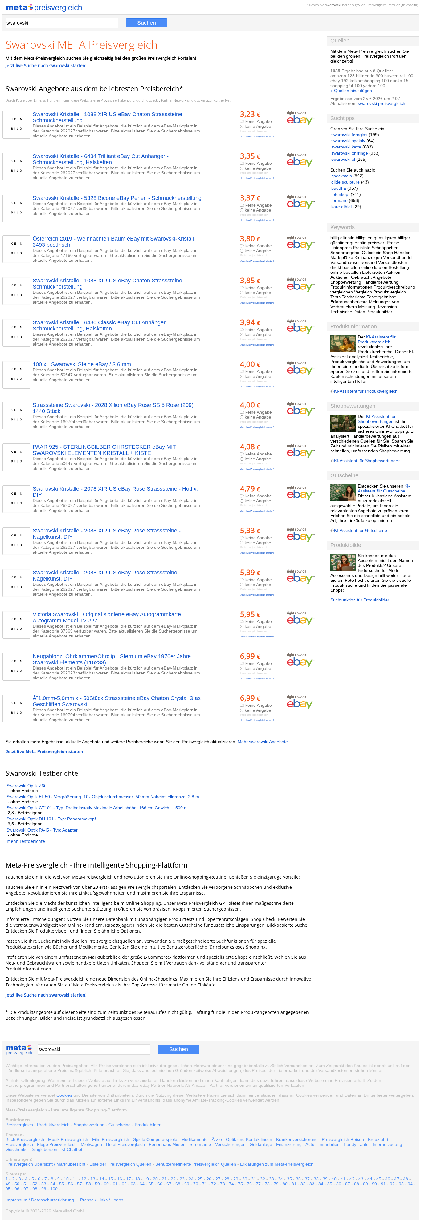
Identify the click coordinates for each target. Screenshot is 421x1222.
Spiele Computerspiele (155, 1139)
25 (200, 1178)
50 (16, 1183)
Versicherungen (230, 1144)
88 (356, 1183)
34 (280, 1178)
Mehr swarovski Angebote (263, 741)
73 (222, 1183)
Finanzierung (289, 1144)
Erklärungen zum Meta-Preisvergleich (276, 1164)
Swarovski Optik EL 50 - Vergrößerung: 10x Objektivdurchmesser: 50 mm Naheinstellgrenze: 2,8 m (102, 796)
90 (374, 1183)
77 (258, 1183)
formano (339, 200)
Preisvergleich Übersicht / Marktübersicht (45, 1164)
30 (244, 1178)
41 (343, 1178)
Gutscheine (119, 1124)
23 (182, 1178)
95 (8, 1188)
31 (253, 1178)
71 (204, 1183)
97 (25, 1188)
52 (34, 1183)
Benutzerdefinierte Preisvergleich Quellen (195, 1164)
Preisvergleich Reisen (343, 1139)
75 (240, 1183)
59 (97, 1183)
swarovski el (343, 159)
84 (320, 1183)
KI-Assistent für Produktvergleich (377, 339)
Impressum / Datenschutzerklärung (40, 1199)
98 (34, 1188)
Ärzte (217, 1139)
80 (285, 1183)
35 (289, 1178)
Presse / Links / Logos (101, 1199)
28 (226, 1178)
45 (378, 1178)
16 (119, 1178)
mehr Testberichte (26, 841)
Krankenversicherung (297, 1139)
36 (298, 1178)
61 (115, 1183)
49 (8, 1183)
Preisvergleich (376, 4)
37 (307, 1178)
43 (360, 1178)
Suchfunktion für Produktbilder (359, 599)
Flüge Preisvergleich (57, 1144)
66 (159, 1183)
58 (88, 1183)
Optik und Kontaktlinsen (249, 1139)
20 (155, 1178)
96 (16, 1188)
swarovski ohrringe (349, 153)
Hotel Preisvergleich (125, 1144)
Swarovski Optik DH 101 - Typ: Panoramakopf (51, 818)
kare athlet (341, 206)
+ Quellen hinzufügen (351, 90)
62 (124, 1183)
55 (61, 1183)
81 (294, 1183)
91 (383, 1183)
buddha (338, 188)
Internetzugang (387, 1144)
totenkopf (340, 194)
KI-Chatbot (71, 1149)
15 (110, 1178)
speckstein (341, 175)
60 (106, 1183)
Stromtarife (200, 1144)
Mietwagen (91, 1144)
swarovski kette (346, 146)
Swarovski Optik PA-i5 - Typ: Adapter (42, 829)
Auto (309, 1144)
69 (186, 1183)
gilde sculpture (345, 182)
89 (365, 1183)
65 (151, 1183)
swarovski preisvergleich (381, 103)
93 (401, 1183)
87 (347, 1183)
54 (52, 1183)
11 (75, 1178)
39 (325, 1178)
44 (369, 1178)
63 (133, 1183)
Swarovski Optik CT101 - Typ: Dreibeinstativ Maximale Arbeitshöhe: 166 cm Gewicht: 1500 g (96, 807)
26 (208, 1178)
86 (338, 1183)
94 (410, 1183)
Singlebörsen (44, 1149)
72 (213, 1183)
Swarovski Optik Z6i (25, 785)
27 (217, 1178)
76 (249, 1183)
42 (351, 1178)
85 (329, 1183)
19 (146, 1178)
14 (101, 1178)
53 (43, 1183)
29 (235, 1178)
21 (164, 1178)
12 (83, 1178)
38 (316, 1178)
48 (405, 1178)
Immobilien (329, 1144)
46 (387, 1178)
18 (137, 1178)
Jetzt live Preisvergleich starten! (257, 136)
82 (302, 1183)
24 (191, 1178)
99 (43, 1188)
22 (173, 1178)
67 (168, 1183)
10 (66, 1178)
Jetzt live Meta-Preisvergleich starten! (45, 751)
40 (334, 1178)
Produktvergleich (53, 1124)
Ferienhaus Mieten (167, 1144)
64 (142, 1183)
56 (70, 1183)
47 (396, 1178)
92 (392, 1183)
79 (276, 1183)
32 (262, 1178)
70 (195, 1183)
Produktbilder (148, 1124)
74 (231, 1183)
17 (128, 1178)
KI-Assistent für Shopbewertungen (377, 419)
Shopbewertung (89, 1124)
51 (25, 1183)
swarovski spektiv (348, 140)
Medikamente (194, 1139)
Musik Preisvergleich (68, 1139)
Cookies (64, 1095)
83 (311, 1183)
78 (267, 1183)
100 (54, 1188)
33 (271, 1178)
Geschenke (17, 1149)
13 (92, 1178)
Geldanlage (261, 1144)
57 (79, 1183)
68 (177, 1183)
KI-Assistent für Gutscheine (384, 488)
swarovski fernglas (349, 134)
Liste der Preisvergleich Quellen (120, 1164)
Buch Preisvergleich (25, 1139)
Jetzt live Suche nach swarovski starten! (46, 65)
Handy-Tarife (356, 1144)
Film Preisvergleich (110, 1139)
